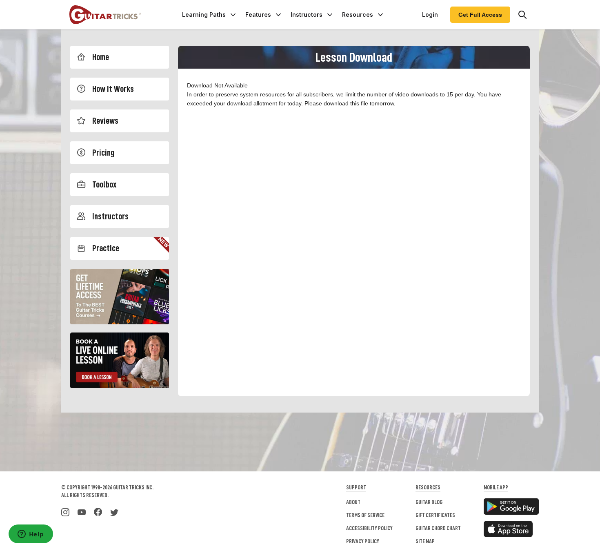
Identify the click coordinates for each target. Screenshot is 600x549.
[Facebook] (98, 511)
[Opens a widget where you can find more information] (30, 534)
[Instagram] (65, 511)
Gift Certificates (435, 515)
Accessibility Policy (369, 528)
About (353, 502)
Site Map (425, 541)
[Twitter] (114, 511)
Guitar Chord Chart (438, 528)
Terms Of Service (365, 515)
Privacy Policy (362, 541)
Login (430, 14)
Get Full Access (480, 14)
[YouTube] (82, 511)
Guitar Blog (429, 502)
